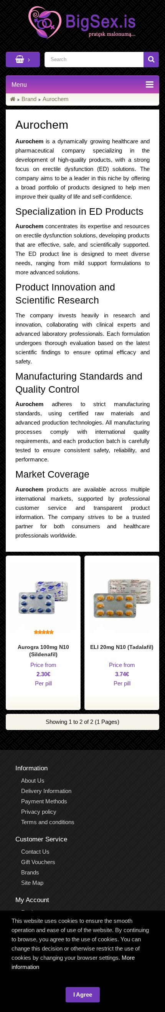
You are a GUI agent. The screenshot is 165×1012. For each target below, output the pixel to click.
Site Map (32, 882)
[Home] (12, 99)
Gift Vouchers (38, 862)
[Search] (151, 59)
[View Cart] (23, 59)
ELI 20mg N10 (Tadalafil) (121, 647)
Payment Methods (44, 801)
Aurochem (56, 99)
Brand (28, 99)
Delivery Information (46, 791)
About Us (33, 780)
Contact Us (35, 851)
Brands (30, 872)
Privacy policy (38, 811)
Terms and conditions (47, 822)
